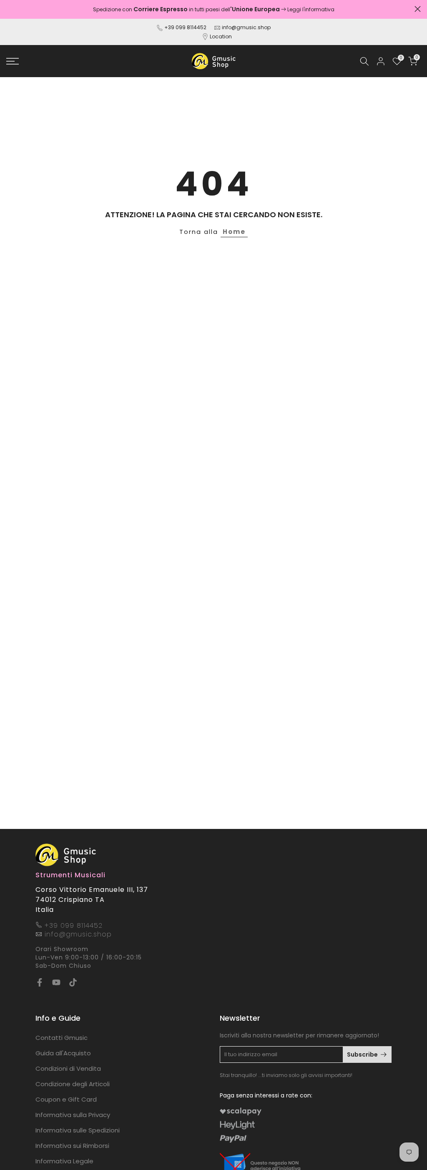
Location (221, 36)
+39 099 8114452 (185, 27)
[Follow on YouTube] (56, 982)
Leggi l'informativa (310, 9)
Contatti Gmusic (61, 1037)
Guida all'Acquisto (63, 1053)
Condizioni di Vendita (68, 1068)
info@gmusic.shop (246, 27)
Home (234, 231)
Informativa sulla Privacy (72, 1114)
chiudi (9, 9)
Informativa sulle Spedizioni (77, 1130)
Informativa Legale (64, 1161)
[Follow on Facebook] (39, 982)
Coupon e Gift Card (66, 1099)
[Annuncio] (213, 9)
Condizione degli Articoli (72, 1084)
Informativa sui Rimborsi (72, 1145)
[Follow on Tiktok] (73, 982)
